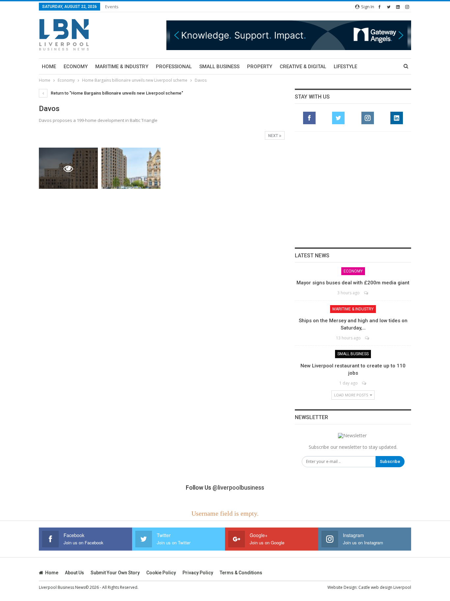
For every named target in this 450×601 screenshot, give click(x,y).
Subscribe (390, 461)
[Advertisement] (353, 189)
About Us (74, 572)
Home (49, 67)
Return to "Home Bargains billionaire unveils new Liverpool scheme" (116, 93)
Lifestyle (345, 67)
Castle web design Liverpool (384, 587)
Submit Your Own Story (115, 572)
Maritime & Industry (121, 67)
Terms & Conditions (241, 572)
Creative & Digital (303, 67)
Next (273, 135)
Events (112, 7)
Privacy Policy (198, 572)
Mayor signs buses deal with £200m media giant (352, 283)
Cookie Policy (161, 572)
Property (259, 67)
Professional (174, 67)
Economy (76, 67)
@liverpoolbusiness (238, 487)
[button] (176, 35)
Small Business (219, 67)
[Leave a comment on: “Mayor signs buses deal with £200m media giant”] (366, 293)
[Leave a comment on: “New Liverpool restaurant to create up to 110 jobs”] (364, 383)
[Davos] (130, 168)
